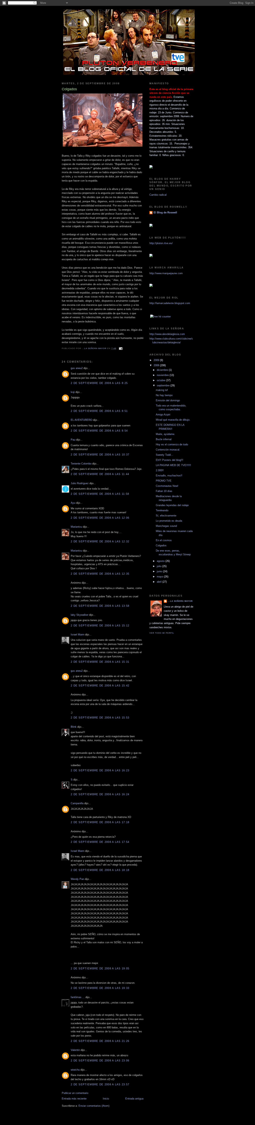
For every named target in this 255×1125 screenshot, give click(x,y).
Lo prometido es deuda (169, 520)
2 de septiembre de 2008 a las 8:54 (99, 430)
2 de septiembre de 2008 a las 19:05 (100, 968)
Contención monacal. (168, 449)
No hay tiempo (164, 395)
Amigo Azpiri (163, 414)
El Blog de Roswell (165, 212)
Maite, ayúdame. (165, 434)
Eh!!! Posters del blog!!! (169, 459)
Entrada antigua (134, 1098)
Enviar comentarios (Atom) (93, 1105)
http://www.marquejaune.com (166, 273)
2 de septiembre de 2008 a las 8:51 (99, 410)
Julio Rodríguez (80, 483)
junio (160, 571)
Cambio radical (158, 194)
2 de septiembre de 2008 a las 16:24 (100, 794)
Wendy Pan (77, 879)
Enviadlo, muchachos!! (169, 475)
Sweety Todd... (164, 454)
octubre (161, 380)
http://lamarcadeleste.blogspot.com (169, 303)
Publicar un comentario (75, 1093)
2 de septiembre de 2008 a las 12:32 (100, 541)
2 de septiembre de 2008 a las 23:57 (100, 1084)
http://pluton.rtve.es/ (161, 243)
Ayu (73, 502)
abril (159, 581)
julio (159, 566)
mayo (160, 576)
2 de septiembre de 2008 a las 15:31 (100, 661)
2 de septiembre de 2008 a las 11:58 (100, 493)
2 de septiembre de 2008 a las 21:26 (100, 1041)
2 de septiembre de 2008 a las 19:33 (100, 988)
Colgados (161, 545)
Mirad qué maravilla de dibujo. (173, 419)
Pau (73, 439)
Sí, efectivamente (166, 515)
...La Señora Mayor (180, 601)
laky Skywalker (79, 614)
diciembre (163, 369)
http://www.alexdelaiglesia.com (167, 334)
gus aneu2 (77, 368)
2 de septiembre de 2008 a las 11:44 (100, 474)
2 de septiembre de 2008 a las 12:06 (100, 517)
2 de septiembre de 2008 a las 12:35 (100, 573)
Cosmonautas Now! (167, 485)
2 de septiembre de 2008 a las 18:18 (100, 870)
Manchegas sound (166, 525)
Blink (73, 726)
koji (73, 392)
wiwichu (75, 1069)
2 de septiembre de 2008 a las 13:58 (100, 605)
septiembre (163, 385)
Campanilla (77, 803)
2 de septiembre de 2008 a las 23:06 (100, 1060)
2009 (157, 360)
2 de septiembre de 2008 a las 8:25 (99, 383)
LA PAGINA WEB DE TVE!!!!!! (173, 465)
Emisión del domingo (168, 400)
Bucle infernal (164, 439)
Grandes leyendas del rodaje (172, 505)
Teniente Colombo (81, 463)
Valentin (75, 1049)
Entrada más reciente (74, 1098)
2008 (157, 365)
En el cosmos (164, 540)
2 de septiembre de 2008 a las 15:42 (100, 685)
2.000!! (160, 470)
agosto (161, 561)
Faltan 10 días (164, 491)
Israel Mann (77, 634)
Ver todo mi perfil (161, 633)
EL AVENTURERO (81, 419)
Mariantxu (76, 526)
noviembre (163, 375)
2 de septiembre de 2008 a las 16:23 (100, 770)
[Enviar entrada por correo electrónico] (120, 348)
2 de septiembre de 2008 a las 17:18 (100, 822)
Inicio (106, 1098)
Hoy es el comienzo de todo (172, 444)
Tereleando (162, 510)
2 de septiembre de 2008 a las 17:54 (100, 841)
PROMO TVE (164, 480)
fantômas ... (78, 997)
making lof (162, 390)
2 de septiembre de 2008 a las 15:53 (100, 717)
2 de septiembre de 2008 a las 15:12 (100, 625)
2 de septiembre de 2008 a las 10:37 (100, 454)
